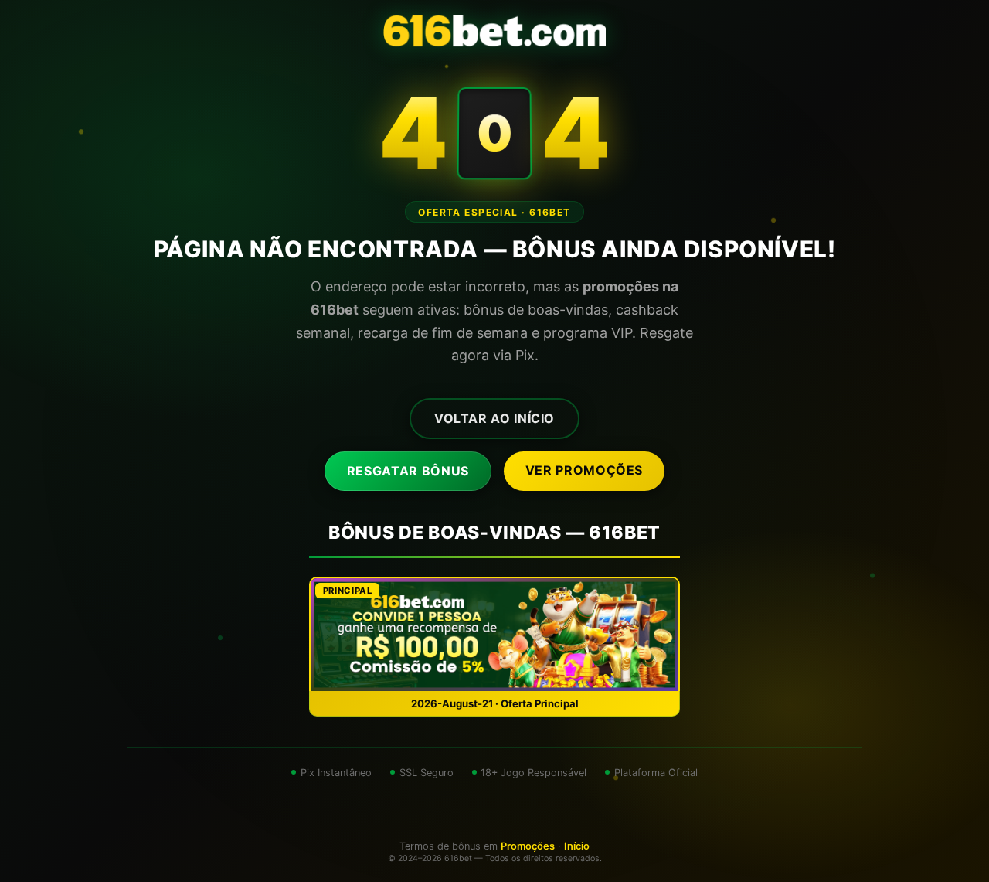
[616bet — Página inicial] (494, 30)
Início (577, 846)
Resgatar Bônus (408, 470)
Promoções (528, 846)
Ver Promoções (584, 470)
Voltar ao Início (494, 418)
